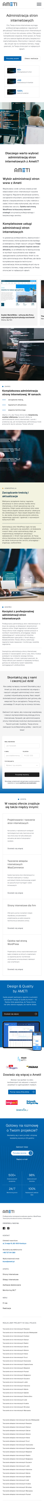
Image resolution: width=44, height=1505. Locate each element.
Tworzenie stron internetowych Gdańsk (16, 1393)
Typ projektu (9, 761)
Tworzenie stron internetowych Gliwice (16, 1350)
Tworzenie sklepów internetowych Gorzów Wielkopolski (21, 1420)
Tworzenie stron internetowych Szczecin (16, 1379)
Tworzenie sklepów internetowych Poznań (17, 1494)
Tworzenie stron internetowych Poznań (16, 1371)
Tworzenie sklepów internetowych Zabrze (16, 1431)
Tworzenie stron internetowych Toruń (15, 1357)
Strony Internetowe (10, 1274)
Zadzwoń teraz (22, 1147)
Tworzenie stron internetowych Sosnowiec (17, 1361)
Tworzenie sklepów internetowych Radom (17, 1455)
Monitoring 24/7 (9, 1290)
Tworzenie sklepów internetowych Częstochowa (19, 1448)
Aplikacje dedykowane (12, 1285)
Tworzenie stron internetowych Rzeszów (16, 1329)
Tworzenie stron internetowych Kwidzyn (16, 1336)
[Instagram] (8, 1228)
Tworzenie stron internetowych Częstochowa (18, 1364)
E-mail (7, 751)
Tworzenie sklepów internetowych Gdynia (16, 1473)
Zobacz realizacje (31, 58)
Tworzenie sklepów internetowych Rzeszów (17, 1423)
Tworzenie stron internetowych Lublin (15, 1382)
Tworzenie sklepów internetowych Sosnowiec (18, 1445)
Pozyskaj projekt (12, 58)
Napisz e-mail (22, 1159)
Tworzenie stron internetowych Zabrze (15, 1347)
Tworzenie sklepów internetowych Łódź (16, 1480)
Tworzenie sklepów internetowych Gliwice (17, 1434)
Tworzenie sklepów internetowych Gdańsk (17, 1477)
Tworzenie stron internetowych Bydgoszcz (17, 1375)
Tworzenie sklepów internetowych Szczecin (17, 1462)
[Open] (39, 4)
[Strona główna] (10, 4)
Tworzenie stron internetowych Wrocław (16, 1407)
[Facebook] (4, 1228)
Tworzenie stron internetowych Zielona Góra (17, 1396)
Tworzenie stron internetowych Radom (16, 1343)
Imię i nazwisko (10, 741)
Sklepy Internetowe (10, 1279)
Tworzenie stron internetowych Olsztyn (16, 1340)
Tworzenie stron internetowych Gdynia (15, 1389)
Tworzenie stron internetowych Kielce (15, 1354)
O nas (5, 1303)
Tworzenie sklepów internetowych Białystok (17, 1452)
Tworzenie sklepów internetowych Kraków (17, 1484)
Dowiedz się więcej (15, 848)
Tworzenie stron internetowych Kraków (16, 1403)
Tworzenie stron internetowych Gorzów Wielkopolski (20, 1333)
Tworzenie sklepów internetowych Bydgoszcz (18, 1459)
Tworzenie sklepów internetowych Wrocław (17, 1487)
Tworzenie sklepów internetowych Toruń (16, 1441)
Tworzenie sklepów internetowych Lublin (16, 1466)
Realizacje (7, 1308)
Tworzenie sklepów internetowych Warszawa (18, 1491)
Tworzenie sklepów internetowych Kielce (16, 1438)
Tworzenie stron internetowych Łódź (15, 1400)
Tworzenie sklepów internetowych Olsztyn (17, 1427)
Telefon (25, 751)
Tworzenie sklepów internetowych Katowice (17, 1469)
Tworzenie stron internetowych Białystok (16, 1368)
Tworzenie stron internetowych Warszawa (17, 1410)
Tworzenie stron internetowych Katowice (16, 1386)
